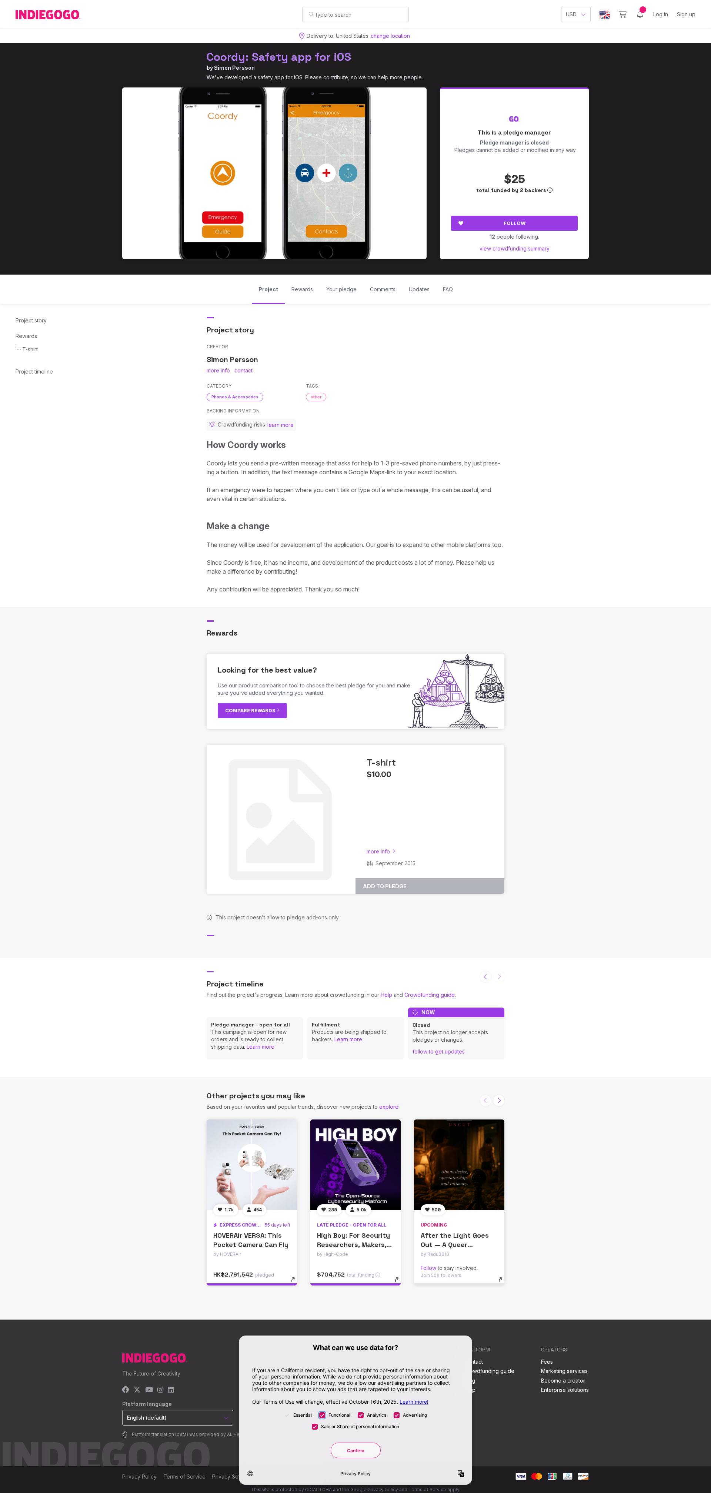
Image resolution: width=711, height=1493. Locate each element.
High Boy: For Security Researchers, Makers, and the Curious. (353, 1244)
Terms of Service (184, 1476)
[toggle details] (296, 1283)
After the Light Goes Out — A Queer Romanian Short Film (455, 1244)
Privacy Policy (139, 1476)
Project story (31, 320)
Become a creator (563, 1380)
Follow (514, 223)
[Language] (604, 15)
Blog (469, 1380)
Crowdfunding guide (429, 995)
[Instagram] (160, 1390)
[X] (137, 1390)
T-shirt (30, 349)
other (316, 396)
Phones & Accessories (234, 396)
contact (243, 370)
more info (218, 370)
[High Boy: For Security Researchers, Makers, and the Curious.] (355, 1164)
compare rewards (251, 710)
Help (386, 995)
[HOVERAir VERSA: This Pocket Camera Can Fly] (252, 1164)
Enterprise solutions (565, 1390)
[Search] (311, 14)
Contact (473, 1361)
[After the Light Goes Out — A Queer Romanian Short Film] (459, 1164)
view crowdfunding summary (515, 248)
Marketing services (564, 1371)
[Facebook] (125, 1390)
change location (390, 36)
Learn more (260, 1047)
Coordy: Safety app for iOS (279, 57)
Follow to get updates (439, 1051)
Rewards (26, 336)
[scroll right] (498, 1100)
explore (388, 1107)
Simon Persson (234, 67)
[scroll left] (485, 976)
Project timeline (34, 371)
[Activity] (640, 14)
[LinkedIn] (171, 1390)
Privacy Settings (231, 1476)
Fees (547, 1361)
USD (571, 14)
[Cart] (622, 14)
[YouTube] (149, 1390)
